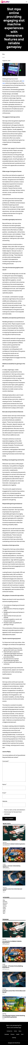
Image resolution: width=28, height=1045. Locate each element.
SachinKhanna (6, 845)
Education (5, 903)
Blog (3, 54)
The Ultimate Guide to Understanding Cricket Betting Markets (13, 1016)
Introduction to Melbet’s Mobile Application (14, 844)
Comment (5, 761)
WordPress (17, 1043)
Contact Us (9, 1031)
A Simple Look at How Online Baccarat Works (12, 889)
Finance (4, 904)
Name (4, 784)
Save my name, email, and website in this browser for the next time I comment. (14, 812)
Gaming (4, 842)
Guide (4, 864)
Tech (4, 913)
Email (4, 793)
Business (5, 901)
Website (4, 801)
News (4, 911)
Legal (4, 910)
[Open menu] (26, 2)
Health (4, 909)
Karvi (4, 892)
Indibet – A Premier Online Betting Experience (11, 866)
